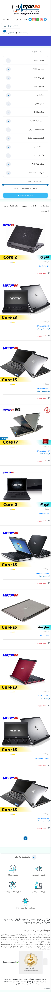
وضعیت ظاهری (38, 60)
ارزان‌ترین (34, 206)
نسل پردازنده (39, 86)
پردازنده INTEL (38, 69)
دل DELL (46, 262)
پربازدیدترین (45, 206)
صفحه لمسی (39, 146)
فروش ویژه (45, 211)
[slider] (48, 185)
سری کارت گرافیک (37, 120)
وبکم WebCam (38, 164)
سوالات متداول (21, 19)
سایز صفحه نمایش (36, 129)
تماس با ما (6, 19)
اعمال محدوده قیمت (25, 195)
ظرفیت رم (40, 94)
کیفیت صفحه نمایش (35, 138)
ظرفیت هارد (39, 103)
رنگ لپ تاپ (39, 155)
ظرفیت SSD (39, 112)
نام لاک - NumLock (36, 172)
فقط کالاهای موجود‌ (11, 206)
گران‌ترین (24, 206)
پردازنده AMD (38, 77)
